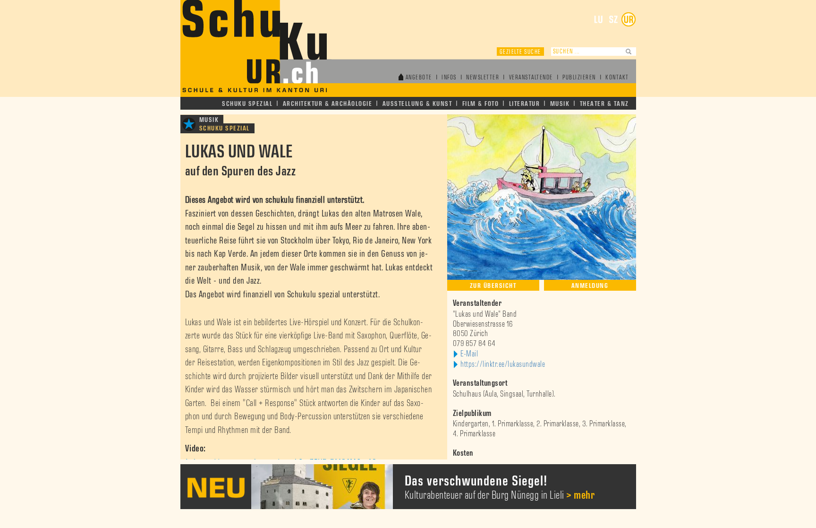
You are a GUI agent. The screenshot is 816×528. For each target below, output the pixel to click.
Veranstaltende (531, 78)
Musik (560, 103)
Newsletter (482, 78)
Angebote (419, 78)
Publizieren (579, 78)
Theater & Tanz (604, 103)
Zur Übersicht (493, 285)
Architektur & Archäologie (328, 103)
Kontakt (617, 78)
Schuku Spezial (247, 103)
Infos (449, 78)
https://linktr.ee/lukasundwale (502, 364)
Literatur (524, 103)
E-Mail (469, 354)
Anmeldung (590, 285)
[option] (484, 486)
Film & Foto (480, 103)
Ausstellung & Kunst (417, 103)
